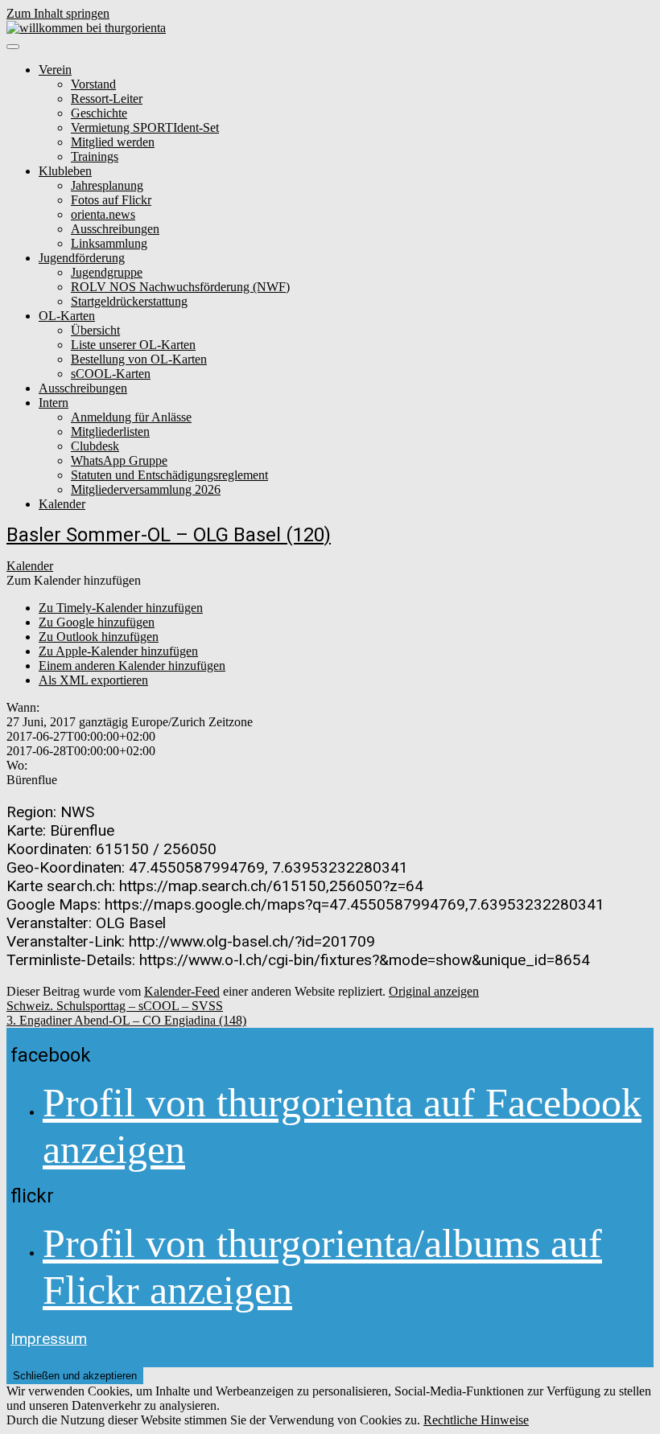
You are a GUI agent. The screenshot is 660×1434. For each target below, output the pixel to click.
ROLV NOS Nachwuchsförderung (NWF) (180, 287)
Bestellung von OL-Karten (139, 359)
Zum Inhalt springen (57, 13)
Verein (55, 69)
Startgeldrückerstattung (129, 301)
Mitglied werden (113, 142)
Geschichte (99, 113)
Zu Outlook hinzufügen (99, 636)
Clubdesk (95, 446)
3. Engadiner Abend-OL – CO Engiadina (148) (126, 1020)
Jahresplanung (107, 185)
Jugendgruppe (106, 272)
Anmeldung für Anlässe (131, 417)
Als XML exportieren (93, 680)
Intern (53, 402)
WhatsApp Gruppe (119, 460)
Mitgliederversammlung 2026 (146, 489)
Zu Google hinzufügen (97, 622)
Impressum (48, 1338)
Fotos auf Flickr (111, 200)
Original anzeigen (434, 991)
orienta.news (103, 214)
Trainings (94, 156)
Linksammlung (109, 243)
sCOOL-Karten (111, 373)
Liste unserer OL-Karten (133, 344)
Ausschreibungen (115, 229)
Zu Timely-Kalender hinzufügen (121, 607)
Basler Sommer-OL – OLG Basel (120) (168, 535)
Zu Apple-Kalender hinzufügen (118, 651)
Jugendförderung (82, 258)
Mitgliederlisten (110, 431)
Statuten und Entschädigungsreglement (169, 475)
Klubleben (65, 171)
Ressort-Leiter (106, 98)
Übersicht (95, 330)
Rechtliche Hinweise (476, 1420)
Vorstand (93, 84)
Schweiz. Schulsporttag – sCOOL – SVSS (114, 1006)
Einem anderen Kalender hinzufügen (132, 665)
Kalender (62, 504)
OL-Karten (67, 316)
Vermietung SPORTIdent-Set (145, 127)
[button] (73, 580)
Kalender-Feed (182, 991)
